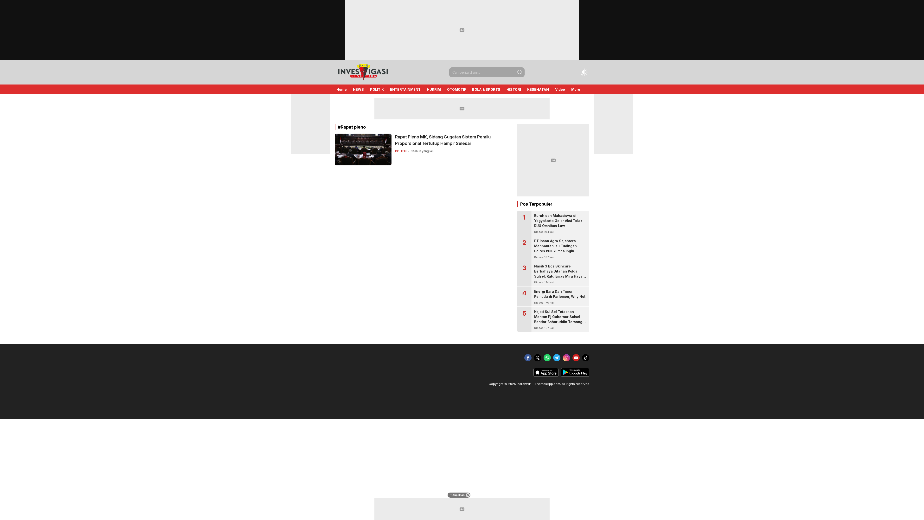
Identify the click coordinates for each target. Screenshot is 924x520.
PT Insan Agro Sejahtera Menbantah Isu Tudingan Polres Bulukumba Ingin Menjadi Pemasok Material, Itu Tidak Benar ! (560, 251)
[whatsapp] (547, 357)
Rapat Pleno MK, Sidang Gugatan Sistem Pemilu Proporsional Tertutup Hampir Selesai (443, 140)
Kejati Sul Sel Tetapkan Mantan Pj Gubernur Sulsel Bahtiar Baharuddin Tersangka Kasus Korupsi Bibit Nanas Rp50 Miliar (560, 322)
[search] (520, 72)
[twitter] (537, 357)
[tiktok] (585, 357)
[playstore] (575, 375)
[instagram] (566, 357)
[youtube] (576, 357)
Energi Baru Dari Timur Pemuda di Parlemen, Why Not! (560, 294)
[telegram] (556, 357)
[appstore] (545, 375)
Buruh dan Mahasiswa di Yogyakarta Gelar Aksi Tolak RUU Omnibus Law (558, 221)
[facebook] (528, 357)
